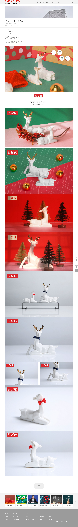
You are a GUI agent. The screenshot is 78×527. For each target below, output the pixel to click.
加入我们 (50, 519)
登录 (64, 0)
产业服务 (53, 2)
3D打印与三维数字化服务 (29, 519)
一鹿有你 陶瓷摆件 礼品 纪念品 (68, 5)
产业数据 (40, 517)
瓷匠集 (59, 2)
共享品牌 (71, 2)
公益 (55, 0)
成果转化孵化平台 (16, 519)
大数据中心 (65, 2)
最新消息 (51, 0)
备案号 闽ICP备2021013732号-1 (63, 519)
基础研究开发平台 (16, 516)
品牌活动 (48, 2)
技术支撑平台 (15, 517)
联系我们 (50, 517)
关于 (37, 2)
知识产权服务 (27, 517)
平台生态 (42, 2)
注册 (66, 0)
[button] (75, 500)
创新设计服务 (27, 516)
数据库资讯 (41, 519)
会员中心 (59, 0)
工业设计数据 (41, 516)
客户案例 (50, 516)
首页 (58, 5)
